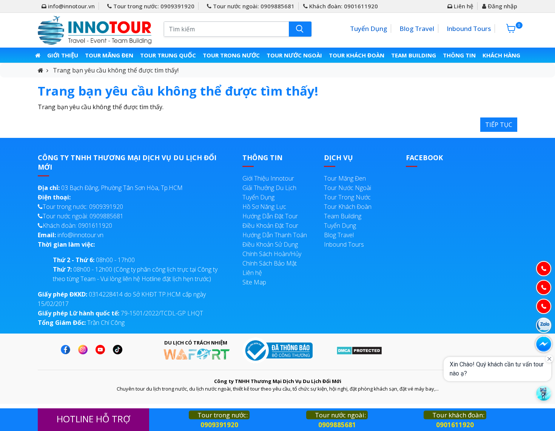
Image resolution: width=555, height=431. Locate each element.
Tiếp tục (498, 124)
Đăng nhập (501, 6)
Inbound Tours (469, 28)
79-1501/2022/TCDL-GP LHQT (120, 313)
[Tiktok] (119, 349)
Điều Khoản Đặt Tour (270, 225)
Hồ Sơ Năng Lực (264, 206)
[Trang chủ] (37, 55)
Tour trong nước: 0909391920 (153, 6)
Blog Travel (416, 28)
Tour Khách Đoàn (356, 55)
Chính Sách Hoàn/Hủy (271, 254)
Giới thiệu (62, 55)
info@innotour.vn (70, 6)
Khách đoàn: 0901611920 (343, 6)
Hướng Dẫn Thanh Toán (274, 235)
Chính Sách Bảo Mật (269, 263)
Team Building (413, 55)
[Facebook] (67, 349)
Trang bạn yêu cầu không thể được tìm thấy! (116, 70)
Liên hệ (462, 6)
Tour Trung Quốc (168, 55)
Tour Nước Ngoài (294, 55)
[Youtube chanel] (102, 349)
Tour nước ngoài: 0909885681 (252, 6)
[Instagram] (84, 349)
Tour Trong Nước (231, 55)
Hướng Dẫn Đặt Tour (270, 216)
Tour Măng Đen (109, 55)
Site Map (254, 282)
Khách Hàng (501, 55)
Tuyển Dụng (368, 28)
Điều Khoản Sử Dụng (270, 244)
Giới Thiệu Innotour (268, 178)
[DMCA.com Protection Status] (359, 350)
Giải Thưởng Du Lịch (269, 188)
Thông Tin (459, 55)
